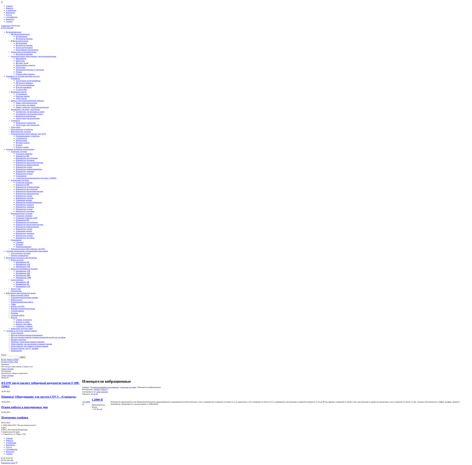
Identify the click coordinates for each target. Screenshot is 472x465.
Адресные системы (128, 387)
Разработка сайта (8, 463)
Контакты (10, 19)
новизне (104, 392)
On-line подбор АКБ (9, 362)
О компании (11, 10)
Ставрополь (6, 26)
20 (92, 394)
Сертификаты (11, 17)
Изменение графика (14, 417)
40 (97, 394)
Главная (9, 6)
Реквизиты (10, 13)
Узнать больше (7, 369)
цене (98, 392)
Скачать (9, 21)
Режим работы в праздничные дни (24, 407)
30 (94, 394)
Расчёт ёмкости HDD (10, 360)
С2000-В (97, 399)
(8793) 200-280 (7, 28)
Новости (9, 8)
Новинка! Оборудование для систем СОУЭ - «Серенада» (38, 396)
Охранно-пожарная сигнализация (104, 387)
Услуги (9, 15)
